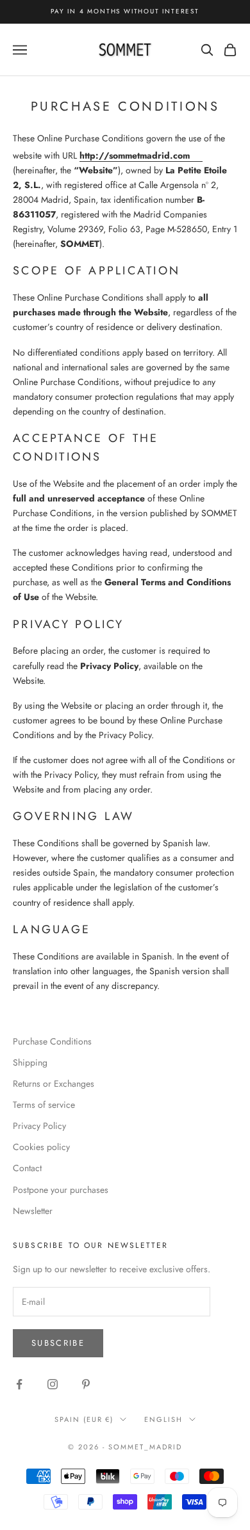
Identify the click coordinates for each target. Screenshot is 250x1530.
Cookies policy (41, 1146)
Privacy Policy (39, 1125)
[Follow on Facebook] (19, 1384)
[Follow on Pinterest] (85, 1384)
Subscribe (58, 1343)
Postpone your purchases (60, 1189)
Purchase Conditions (52, 1041)
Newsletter (33, 1210)
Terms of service (44, 1104)
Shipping (30, 1062)
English (163, 1419)
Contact (27, 1168)
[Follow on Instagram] (52, 1384)
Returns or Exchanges (53, 1083)
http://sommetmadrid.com (134, 155)
